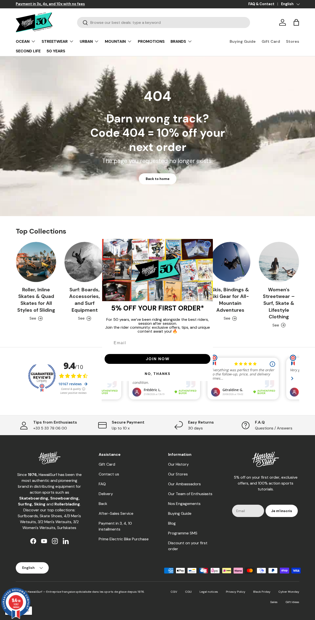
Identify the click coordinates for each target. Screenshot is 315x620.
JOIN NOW (158, 358)
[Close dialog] (207, 244)
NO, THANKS (158, 373)
